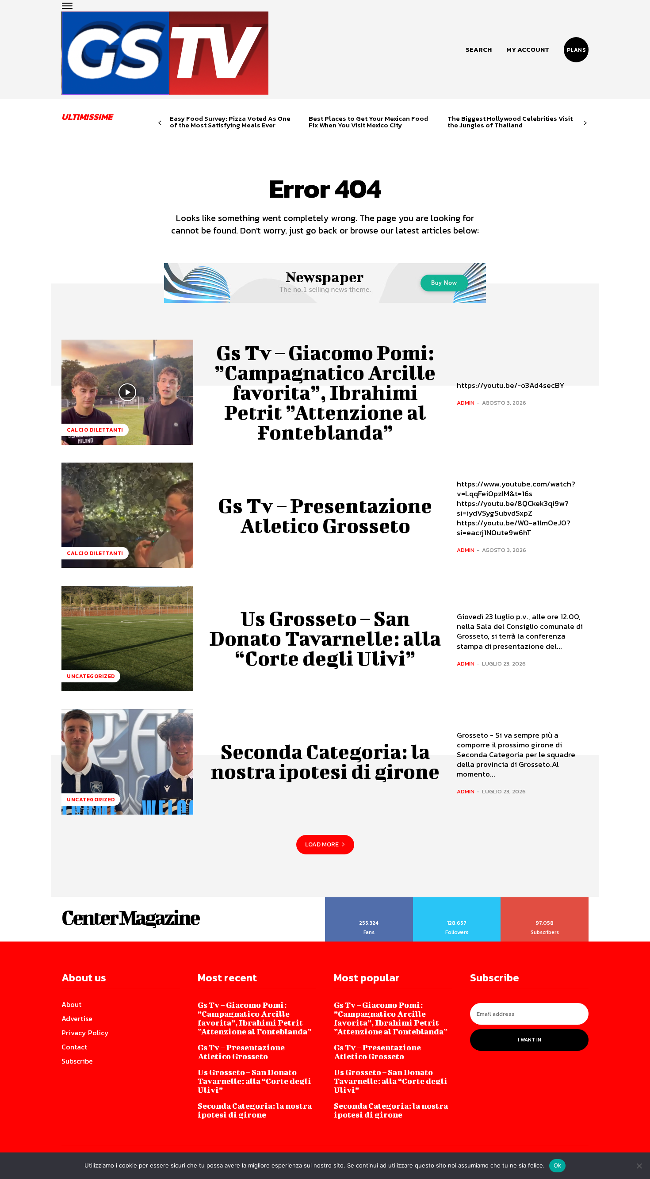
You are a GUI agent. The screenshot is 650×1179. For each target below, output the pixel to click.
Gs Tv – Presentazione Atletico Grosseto (325, 515)
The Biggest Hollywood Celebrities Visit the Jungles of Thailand (510, 121)
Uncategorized (91, 676)
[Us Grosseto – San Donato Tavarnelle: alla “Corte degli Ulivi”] (127, 638)
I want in (529, 1040)
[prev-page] (159, 123)
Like (369, 900)
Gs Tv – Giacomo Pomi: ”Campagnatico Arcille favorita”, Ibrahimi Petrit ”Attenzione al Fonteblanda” (325, 392)
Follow (457, 900)
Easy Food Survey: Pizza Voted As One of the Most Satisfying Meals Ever (230, 121)
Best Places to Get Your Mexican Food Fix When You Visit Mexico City (368, 121)
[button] (479, 49)
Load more (322, 844)
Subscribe (545, 900)
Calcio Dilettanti (95, 430)
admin (465, 402)
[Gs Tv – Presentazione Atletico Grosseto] (127, 515)
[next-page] (585, 123)
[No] (639, 1165)
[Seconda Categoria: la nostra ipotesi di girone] (127, 761)
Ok (558, 1165)
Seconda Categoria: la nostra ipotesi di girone (325, 761)
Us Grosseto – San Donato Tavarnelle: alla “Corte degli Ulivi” (325, 638)
